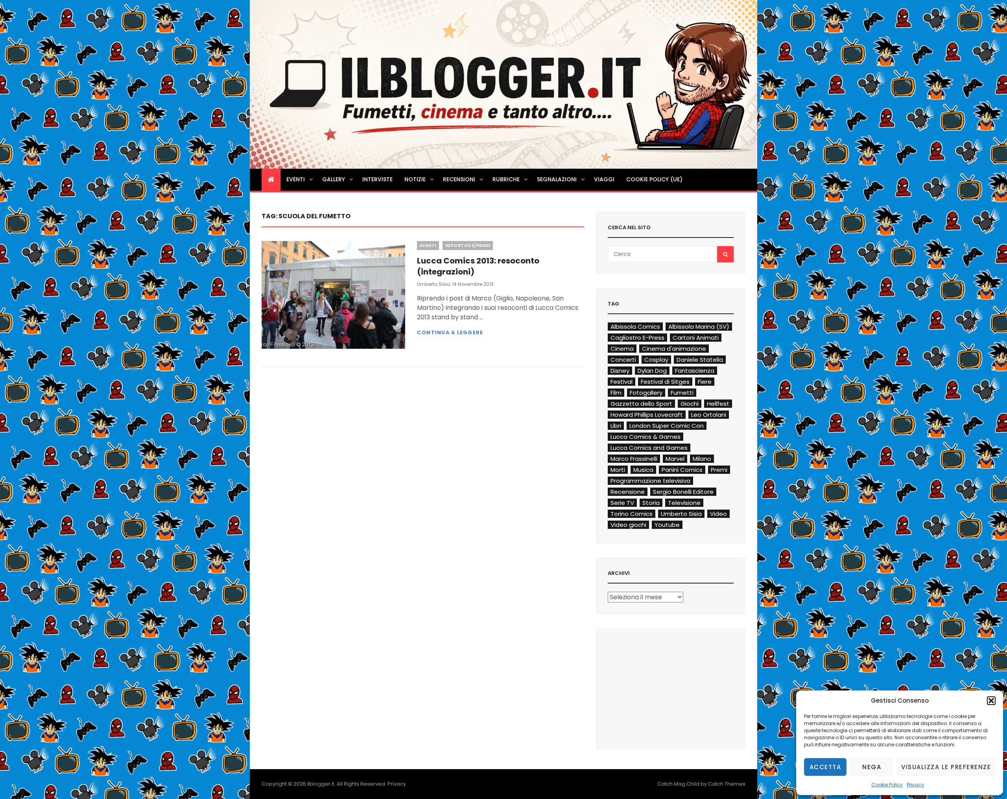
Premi (719, 470)
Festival (621, 381)
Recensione (627, 492)
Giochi (690, 404)
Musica (643, 470)
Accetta (825, 767)
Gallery (333, 179)
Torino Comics (631, 514)
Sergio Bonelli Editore (683, 492)
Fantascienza (694, 370)
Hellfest (718, 404)
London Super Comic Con (666, 426)
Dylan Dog (652, 370)
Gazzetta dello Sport (641, 404)
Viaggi (604, 179)
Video (718, 514)
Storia (651, 503)
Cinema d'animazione (674, 348)
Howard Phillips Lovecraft (646, 415)
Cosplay (656, 359)
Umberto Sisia (433, 284)
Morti (617, 470)
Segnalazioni (557, 179)
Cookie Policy (887, 784)
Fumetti (682, 392)
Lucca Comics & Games (645, 437)
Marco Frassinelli (633, 459)
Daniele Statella (700, 359)
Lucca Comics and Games (649, 448)
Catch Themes (726, 784)
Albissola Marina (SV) (698, 326)
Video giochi (628, 525)
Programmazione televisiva (650, 481)
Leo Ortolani (708, 415)
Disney (619, 370)
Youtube (667, 525)
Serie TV (622, 503)
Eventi (295, 179)
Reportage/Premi (468, 245)
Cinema (622, 348)
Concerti (623, 359)
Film (616, 392)
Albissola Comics (635, 326)
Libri (615, 426)
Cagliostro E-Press (637, 337)
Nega (871, 767)
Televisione (684, 503)
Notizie (415, 179)
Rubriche (506, 179)
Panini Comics (682, 470)
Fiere (705, 381)
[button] (991, 701)
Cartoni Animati (696, 337)
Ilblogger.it (320, 784)
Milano (702, 459)
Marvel (675, 459)
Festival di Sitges (665, 381)
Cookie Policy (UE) (654, 179)
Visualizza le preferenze (946, 767)
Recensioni (459, 179)
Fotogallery (646, 392)
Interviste (377, 179)
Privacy (915, 784)
